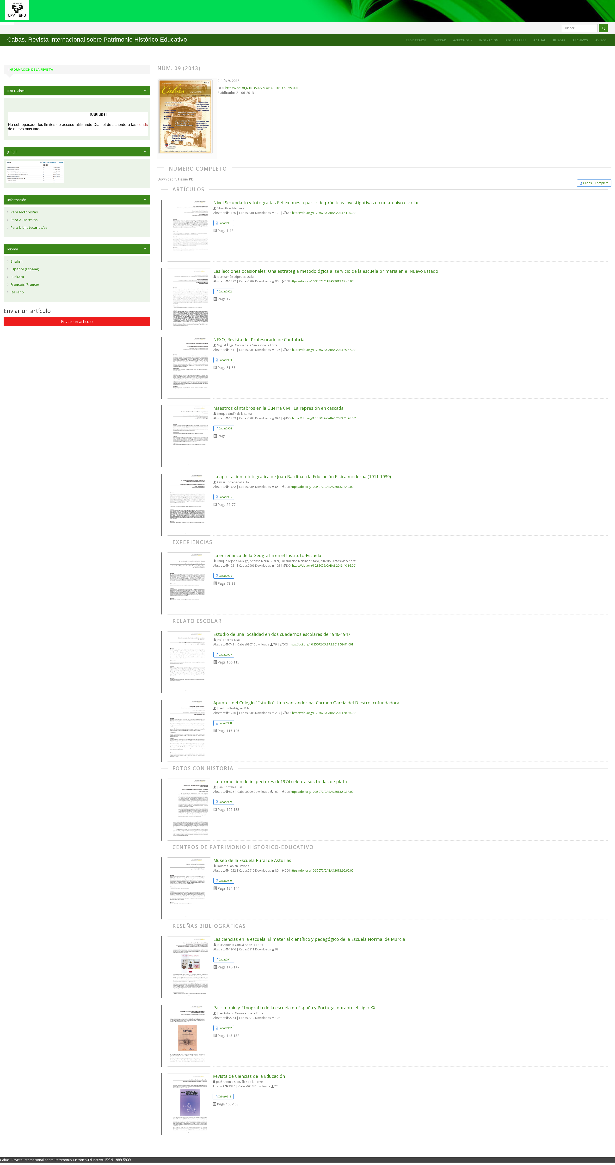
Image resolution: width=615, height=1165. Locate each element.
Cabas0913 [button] (224, 1096)
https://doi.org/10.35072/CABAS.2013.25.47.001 (324, 350)
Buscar (559, 40)
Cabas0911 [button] (225, 959)
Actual (539, 40)
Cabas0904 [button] (225, 428)
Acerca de (461, 40)
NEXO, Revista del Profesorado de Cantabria (258, 339)
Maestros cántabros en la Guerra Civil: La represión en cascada (278, 408)
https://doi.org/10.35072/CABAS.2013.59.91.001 (321, 644)
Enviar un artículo (77, 321)
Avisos (601, 40)
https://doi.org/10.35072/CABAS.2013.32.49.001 (322, 487)
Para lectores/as (24, 212)
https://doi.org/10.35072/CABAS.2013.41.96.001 (324, 418)
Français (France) (24, 284)
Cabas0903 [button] (225, 360)
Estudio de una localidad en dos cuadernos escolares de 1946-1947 (281, 634)
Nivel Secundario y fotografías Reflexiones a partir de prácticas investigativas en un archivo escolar (316, 202)
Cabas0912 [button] (225, 1028)
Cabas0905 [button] (225, 497)
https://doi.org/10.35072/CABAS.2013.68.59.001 (262, 88)
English (16, 261)
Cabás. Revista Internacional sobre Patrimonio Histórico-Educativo (97, 39)
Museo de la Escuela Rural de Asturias (252, 860)
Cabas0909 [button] (225, 802)
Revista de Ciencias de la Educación (249, 1076)
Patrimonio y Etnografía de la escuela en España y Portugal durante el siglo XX (294, 1007)
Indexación (488, 40)
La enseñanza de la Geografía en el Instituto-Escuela (267, 555)
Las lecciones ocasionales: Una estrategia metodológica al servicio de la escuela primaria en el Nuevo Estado (325, 271)
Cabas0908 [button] (225, 723)
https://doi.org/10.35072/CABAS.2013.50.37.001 (322, 792)
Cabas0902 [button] (225, 291)
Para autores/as (23, 219)
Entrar (440, 40)
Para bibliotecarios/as (28, 227)
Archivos (580, 40)
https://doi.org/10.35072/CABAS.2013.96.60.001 (322, 870)
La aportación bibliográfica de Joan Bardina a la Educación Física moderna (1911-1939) (302, 476)
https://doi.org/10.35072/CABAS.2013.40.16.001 (324, 566)
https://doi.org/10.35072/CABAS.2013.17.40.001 (322, 281)
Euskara (17, 276)
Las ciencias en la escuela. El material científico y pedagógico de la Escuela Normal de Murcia (309, 939)
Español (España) (24, 269)
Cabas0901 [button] (225, 223)
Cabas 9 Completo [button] (596, 183)
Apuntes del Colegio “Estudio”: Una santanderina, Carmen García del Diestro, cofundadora (306, 703)
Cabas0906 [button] (225, 575)
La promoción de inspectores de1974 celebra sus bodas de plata (280, 781)
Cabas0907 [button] (225, 654)
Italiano (17, 292)
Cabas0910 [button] (225, 880)
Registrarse (515, 40)
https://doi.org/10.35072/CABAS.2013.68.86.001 (324, 713)
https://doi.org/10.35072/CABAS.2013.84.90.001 (324, 213)
